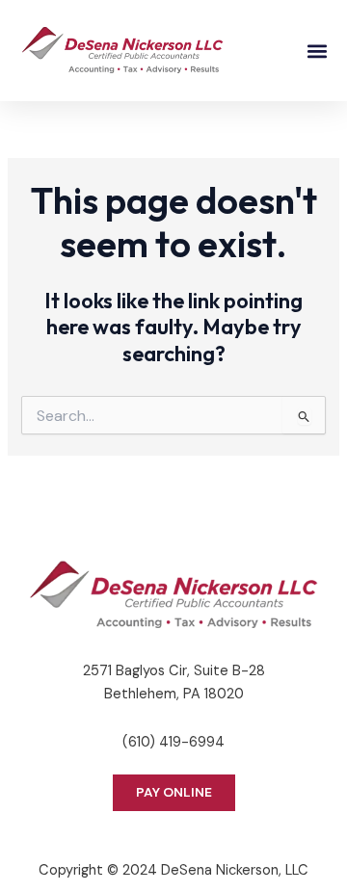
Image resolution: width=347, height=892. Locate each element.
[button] (317, 50)
